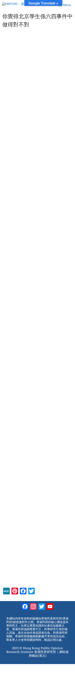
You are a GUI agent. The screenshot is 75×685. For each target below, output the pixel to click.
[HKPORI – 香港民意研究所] (22, 5)
